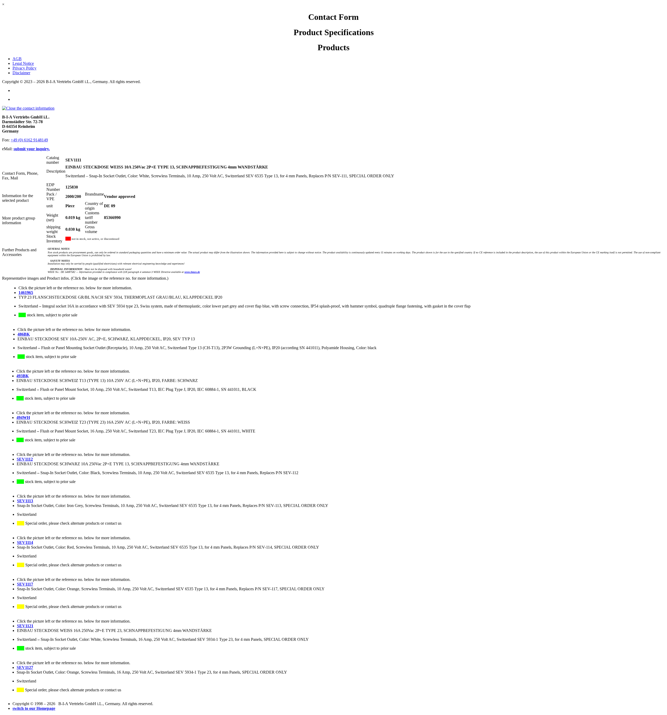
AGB (17, 59)
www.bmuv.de (192, 272)
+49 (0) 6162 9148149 (29, 140)
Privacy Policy (24, 68)
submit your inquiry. (32, 149)
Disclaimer (21, 73)
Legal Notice (23, 63)
